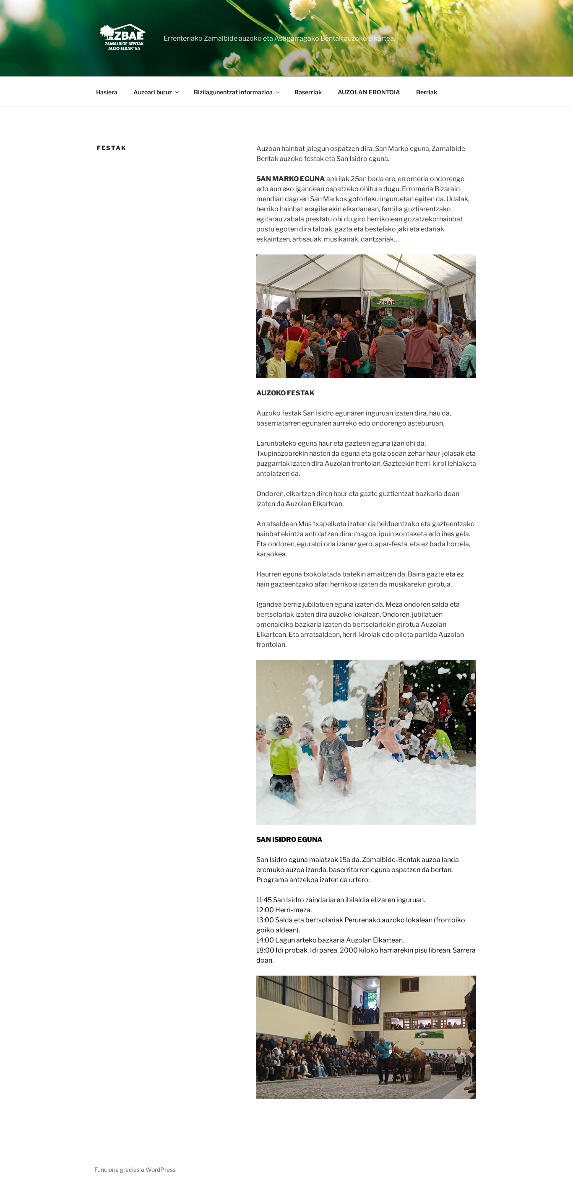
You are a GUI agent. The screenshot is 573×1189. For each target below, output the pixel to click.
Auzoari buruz (152, 92)
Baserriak (308, 92)
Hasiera (106, 92)
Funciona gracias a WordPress (135, 1169)
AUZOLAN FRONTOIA (369, 92)
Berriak (426, 92)
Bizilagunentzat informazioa (233, 92)
